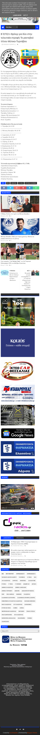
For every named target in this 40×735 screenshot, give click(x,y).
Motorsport (10, 573)
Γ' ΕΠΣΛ (10, 584)
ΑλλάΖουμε (31, 580)
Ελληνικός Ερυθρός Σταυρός (26, 597)
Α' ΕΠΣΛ (29, 577)
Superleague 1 (20, 573)
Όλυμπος (22, 577)
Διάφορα (17, 591)
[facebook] (17, 729)
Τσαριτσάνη (5, 621)
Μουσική (21, 611)
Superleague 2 (31, 573)
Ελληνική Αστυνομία (8, 597)
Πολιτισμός (21, 618)
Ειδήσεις (18, 594)
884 (8, 183)
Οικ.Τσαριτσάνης (7, 614)
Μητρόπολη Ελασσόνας (9, 611)
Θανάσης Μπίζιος (29, 601)
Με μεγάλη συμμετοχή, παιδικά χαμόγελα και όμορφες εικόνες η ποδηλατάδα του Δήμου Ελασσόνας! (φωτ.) (23, 552)
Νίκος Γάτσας (31, 611)
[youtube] (23, 729)
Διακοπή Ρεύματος (28, 591)
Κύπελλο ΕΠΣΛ (6, 608)
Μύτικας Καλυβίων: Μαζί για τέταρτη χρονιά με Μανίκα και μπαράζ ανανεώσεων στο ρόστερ (17, 237)
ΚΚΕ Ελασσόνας (6, 604)
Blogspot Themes (32, 732)
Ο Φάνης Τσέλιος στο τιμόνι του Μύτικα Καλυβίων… (16, 214)
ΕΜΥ (3, 594)
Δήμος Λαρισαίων (20, 587)
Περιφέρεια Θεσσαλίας (8, 618)
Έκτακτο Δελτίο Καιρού (9, 577)
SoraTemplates (13, 732)
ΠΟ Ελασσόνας (18, 614)
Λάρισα (22, 608)
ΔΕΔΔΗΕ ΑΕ (26, 584)
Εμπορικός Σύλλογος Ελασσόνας (12, 601)
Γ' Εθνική (18, 584)
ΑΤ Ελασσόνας (6, 580)
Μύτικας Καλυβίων (30, 183)
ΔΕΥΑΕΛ (34, 584)
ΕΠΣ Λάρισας (10, 594)
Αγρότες (15, 580)
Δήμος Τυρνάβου (7, 591)
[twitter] (20, 729)
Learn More (17, 15)
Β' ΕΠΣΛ (21, 183)
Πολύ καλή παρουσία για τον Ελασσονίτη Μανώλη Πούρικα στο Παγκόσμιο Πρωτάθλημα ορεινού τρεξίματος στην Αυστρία (25, 561)
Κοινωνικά (28, 604)
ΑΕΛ (35, 577)
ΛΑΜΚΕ (15, 608)
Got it (25, 15)
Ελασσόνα (27, 594)
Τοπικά (29, 618)
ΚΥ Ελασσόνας (18, 604)
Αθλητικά (14, 183)
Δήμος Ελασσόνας (7, 587)
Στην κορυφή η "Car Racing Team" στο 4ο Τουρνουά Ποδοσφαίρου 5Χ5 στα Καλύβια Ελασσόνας (16, 262)
